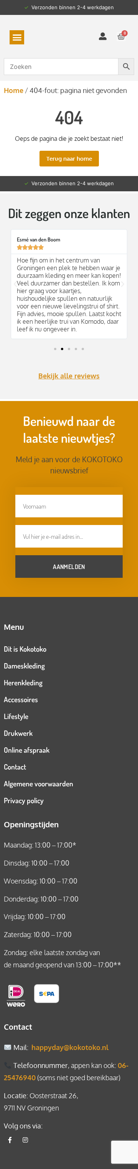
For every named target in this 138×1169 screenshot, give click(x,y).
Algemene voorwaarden (38, 783)
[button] (17, 37)
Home (13, 90)
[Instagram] (25, 1140)
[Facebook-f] (10, 1140)
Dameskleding (24, 665)
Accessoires (21, 699)
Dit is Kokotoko (25, 649)
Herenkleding (23, 682)
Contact (15, 766)
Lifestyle (16, 716)
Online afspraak (26, 750)
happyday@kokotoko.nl (69, 1047)
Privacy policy (24, 800)
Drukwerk (18, 733)
